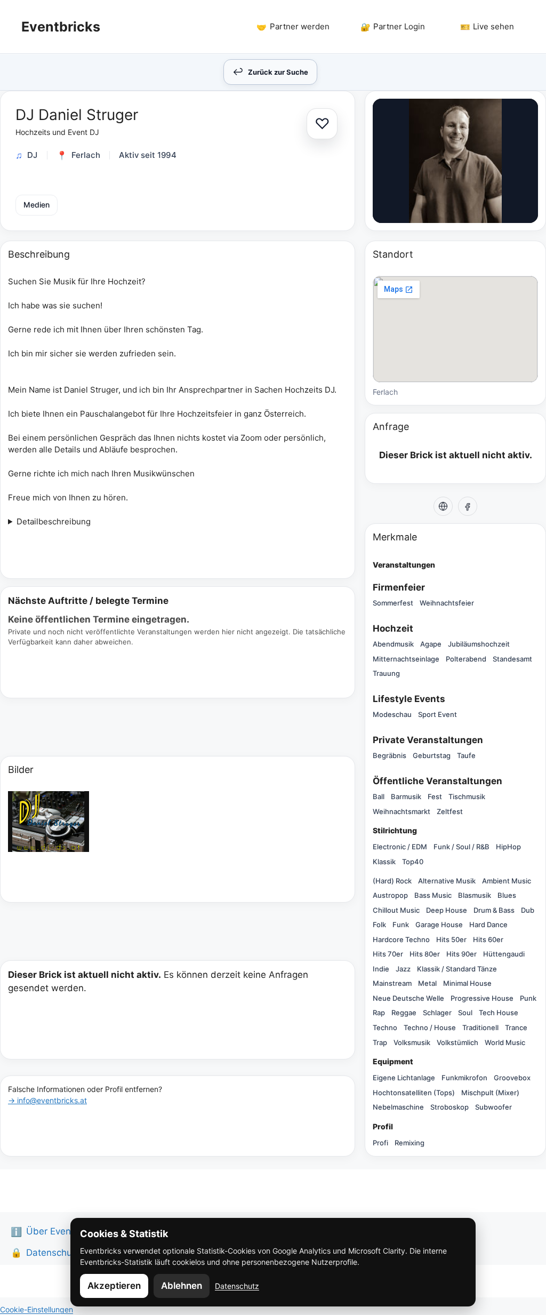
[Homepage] (443, 506)
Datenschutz (237, 1285)
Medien (36, 204)
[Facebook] (467, 506)
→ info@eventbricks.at (47, 1100)
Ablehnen (181, 1285)
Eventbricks (60, 27)
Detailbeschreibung (54, 521)
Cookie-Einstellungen (36, 1309)
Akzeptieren (114, 1285)
